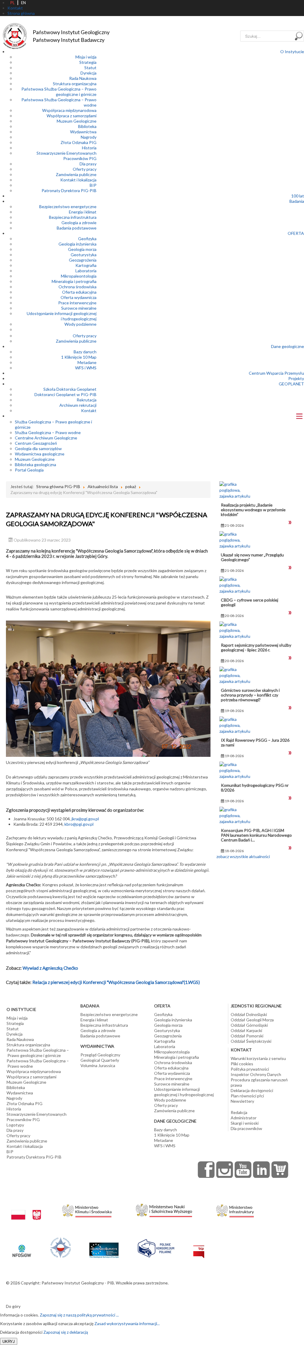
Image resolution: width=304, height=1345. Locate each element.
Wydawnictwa (83, 131)
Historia (89, 147)
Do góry (13, 1306)
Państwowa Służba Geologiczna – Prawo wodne (38, 1063)
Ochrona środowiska (77, 286)
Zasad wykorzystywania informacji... (127, 1323)
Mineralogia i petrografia (74, 281)
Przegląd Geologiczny (100, 1054)
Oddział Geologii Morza (252, 1019)
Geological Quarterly (99, 1060)
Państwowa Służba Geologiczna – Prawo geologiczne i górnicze (58, 91)
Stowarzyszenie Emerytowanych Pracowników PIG (66, 156)
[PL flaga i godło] (26, 1209)
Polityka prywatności (250, 1069)
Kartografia (85, 265)
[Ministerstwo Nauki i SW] (164, 1209)
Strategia (87, 62)
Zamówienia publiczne (76, 174)
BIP (93, 185)
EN (23, 2)
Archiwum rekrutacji (77, 405)
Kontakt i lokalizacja (78, 179)
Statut (90, 67)
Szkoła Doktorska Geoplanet (69, 389)
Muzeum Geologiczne (76, 121)
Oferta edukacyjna (79, 292)
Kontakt (88, 410)
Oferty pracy (84, 169)
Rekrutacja (86, 399)
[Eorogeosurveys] (104, 1246)
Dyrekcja (88, 72)
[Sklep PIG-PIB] (280, 1169)
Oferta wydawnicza (78, 297)
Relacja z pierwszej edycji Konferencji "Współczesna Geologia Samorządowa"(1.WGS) (115, 982)
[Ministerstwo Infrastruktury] (235, 1209)
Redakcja (239, 1112)
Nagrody (88, 137)
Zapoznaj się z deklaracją (65, 1332)
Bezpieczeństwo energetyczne (67, 206)
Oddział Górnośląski (249, 1025)
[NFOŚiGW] (21, 1246)
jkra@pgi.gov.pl (85, 818)
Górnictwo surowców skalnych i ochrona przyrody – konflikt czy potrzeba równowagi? (250, 695)
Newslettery (242, 1101)
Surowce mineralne (78, 308)
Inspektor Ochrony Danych (256, 1074)
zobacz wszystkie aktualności (243, 856)
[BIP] (198, 1246)
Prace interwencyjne (77, 302)
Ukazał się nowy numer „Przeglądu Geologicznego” (252, 557)
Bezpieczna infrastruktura (72, 217)
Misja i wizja (85, 56)
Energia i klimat (82, 211)
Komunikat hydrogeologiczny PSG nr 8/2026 (255, 787)
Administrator (243, 1117)
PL (12, 2)
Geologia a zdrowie (78, 222)
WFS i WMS (85, 367)
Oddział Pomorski (247, 1035)
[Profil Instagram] (224, 1169)
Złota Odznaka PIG (78, 142)
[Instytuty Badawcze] (60, 1246)
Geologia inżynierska (77, 243)
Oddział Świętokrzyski (251, 1041)
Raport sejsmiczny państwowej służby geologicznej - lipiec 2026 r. (256, 647)
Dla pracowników (246, 1128)
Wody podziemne (80, 324)
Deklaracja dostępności (252, 1090)
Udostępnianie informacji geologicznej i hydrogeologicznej (61, 316)
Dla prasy (88, 163)
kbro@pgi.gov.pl (79, 824)
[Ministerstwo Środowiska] (87, 1209)
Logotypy (15, 1124)
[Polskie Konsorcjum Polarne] (156, 1246)
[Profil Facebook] (206, 1169)
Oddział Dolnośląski (249, 1014)
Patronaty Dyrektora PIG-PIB (69, 190)
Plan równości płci (247, 1095)
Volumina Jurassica (97, 1065)
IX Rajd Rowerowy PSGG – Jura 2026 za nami (255, 742)
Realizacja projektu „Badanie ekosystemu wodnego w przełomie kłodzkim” (253, 509)
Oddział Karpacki (246, 1030)
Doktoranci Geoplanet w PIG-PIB (65, 394)
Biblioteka (87, 126)
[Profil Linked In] (261, 1169)
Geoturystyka (83, 254)
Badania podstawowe (76, 227)
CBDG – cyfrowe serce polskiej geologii (249, 602)
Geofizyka (87, 238)
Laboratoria (85, 270)
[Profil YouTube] (243, 1169)
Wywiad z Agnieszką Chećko (50, 968)
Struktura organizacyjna (74, 83)
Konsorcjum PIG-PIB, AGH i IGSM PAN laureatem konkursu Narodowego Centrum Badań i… (256, 835)
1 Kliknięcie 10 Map (78, 357)
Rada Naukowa (82, 78)
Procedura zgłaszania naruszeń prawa (259, 1082)
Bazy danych (85, 351)
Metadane (86, 362)
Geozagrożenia (82, 259)
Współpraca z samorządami (71, 115)
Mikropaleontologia (78, 276)
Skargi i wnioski (245, 1123)
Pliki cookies (242, 1063)
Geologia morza (82, 249)
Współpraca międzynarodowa (69, 110)
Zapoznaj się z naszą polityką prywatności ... (79, 1314)
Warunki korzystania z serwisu (258, 1058)
